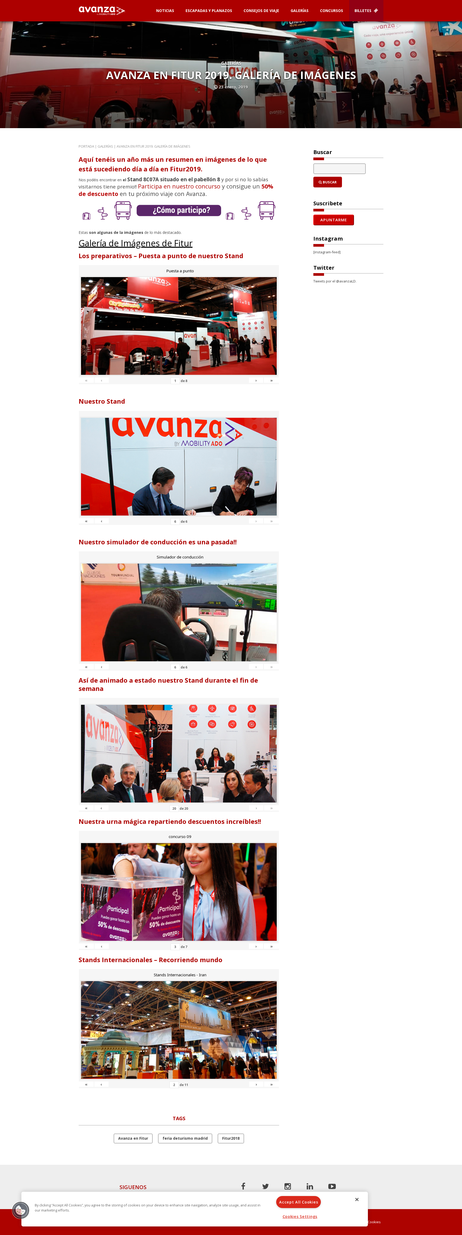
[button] (20, 1210)
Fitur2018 (231, 1138)
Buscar (329, 182)
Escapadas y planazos (209, 10)
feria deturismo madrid (185, 1138)
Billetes (363, 10)
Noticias (165, 10)
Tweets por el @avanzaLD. (334, 281)
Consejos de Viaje (261, 10)
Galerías (300, 10)
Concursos (331, 10)
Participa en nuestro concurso (179, 186)
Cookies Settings (300, 1216)
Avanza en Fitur (133, 1138)
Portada (86, 146)
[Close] (357, 1199)
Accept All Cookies (298, 1202)
